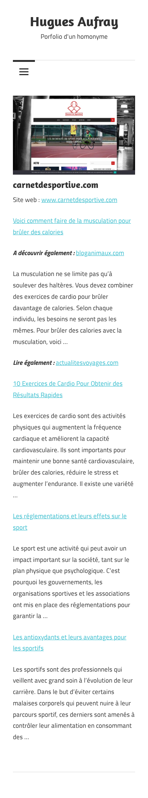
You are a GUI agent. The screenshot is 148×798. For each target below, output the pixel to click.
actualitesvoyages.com (87, 362)
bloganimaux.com (100, 253)
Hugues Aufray (74, 21)
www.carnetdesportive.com (79, 200)
